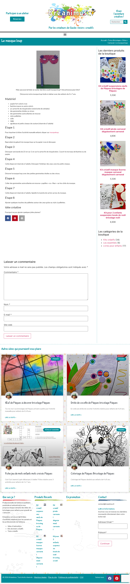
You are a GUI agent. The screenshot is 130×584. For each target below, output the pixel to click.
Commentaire (11, 272)
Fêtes (124, 40)
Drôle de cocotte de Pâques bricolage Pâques (94, 402)
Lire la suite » (10, 417)
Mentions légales (40, 577)
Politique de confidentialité (68, 577)
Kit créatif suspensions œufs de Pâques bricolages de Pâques (39, 517)
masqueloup (54, 132)
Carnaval (111, 43)
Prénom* (102, 532)
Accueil (103, 40)
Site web (8, 325)
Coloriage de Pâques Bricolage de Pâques (92, 473)
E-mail (8, 315)
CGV (81, 577)
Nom (7, 304)
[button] (65, 34)
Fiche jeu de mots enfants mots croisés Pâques (28, 473)
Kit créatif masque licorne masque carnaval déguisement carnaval (39, 551)
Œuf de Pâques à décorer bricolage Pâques (27, 402)
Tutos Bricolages (114, 40)
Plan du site (52, 577)
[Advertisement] (49, 240)
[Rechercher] (125, 22)
